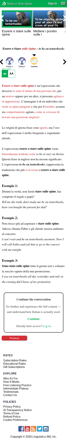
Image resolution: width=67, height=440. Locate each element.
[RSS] (33, 429)
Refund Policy (11, 416)
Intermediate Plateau (16, 388)
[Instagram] (46, 429)
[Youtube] (27, 429)
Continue (33, 319)
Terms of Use (11, 413)
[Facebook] (21, 429)
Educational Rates (14, 363)
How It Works (11, 381)
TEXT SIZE (6, 69)
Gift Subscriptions (14, 366)
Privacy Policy (12, 406)
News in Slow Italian (9, 3)
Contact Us (10, 395)
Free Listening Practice (17, 385)
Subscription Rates (14, 360)
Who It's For (10, 378)
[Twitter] (39, 429)
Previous (14, 338)
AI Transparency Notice (17, 410)
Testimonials (11, 391)
